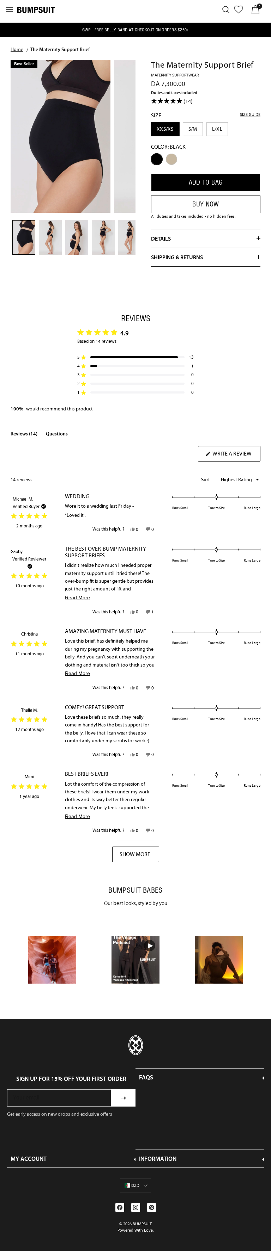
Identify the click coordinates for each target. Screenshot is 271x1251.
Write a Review (236, 456)
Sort (206, 479)
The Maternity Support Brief (60, 49)
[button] (135, 357)
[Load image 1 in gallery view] (60, 136)
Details (161, 238)
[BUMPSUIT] (36, 9)
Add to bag (206, 182)
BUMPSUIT (142, 1223)
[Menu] (9, 9)
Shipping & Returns (177, 257)
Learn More (52, 959)
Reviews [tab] (24, 435)
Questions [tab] (57, 435)
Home (17, 49)
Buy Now (205, 204)
